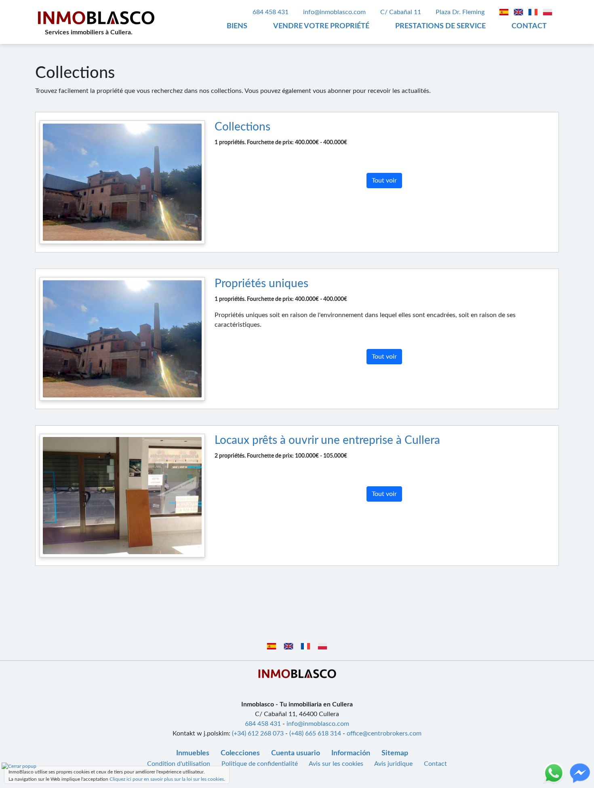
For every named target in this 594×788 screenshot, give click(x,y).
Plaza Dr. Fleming (461, 12)
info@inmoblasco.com (334, 12)
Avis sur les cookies (337, 764)
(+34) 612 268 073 (258, 733)
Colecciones (240, 753)
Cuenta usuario (295, 753)
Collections (242, 126)
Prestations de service (440, 26)
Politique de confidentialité (259, 764)
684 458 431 (271, 12)
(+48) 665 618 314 (315, 733)
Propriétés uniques (261, 283)
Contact (529, 26)
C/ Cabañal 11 (401, 12)
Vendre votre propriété (321, 26)
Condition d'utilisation (179, 764)
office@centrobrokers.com (384, 733)
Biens (237, 26)
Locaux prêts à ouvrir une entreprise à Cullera (327, 440)
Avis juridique (394, 764)
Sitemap (394, 753)
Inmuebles (192, 753)
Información (350, 753)
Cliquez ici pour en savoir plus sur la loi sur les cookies (167, 779)
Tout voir (384, 180)
